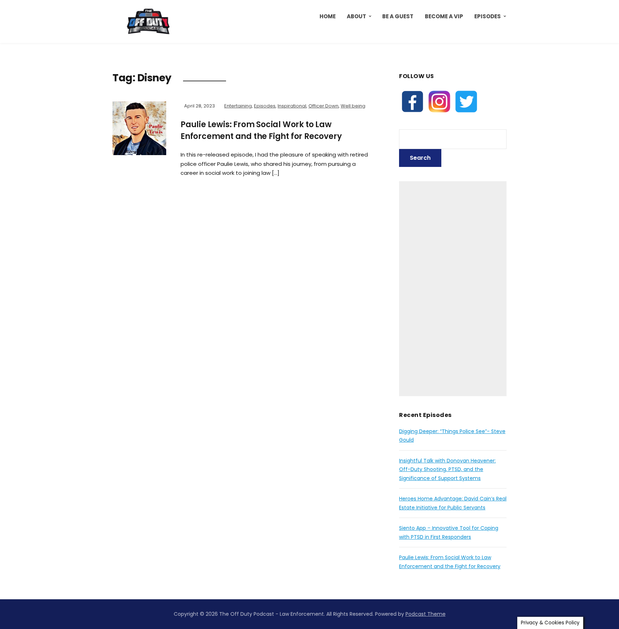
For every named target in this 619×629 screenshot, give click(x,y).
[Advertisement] (453, 288)
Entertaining (238, 105)
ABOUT (356, 16)
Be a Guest (397, 16)
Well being (353, 105)
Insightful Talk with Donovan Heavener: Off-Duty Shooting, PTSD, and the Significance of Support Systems (447, 469)
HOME (328, 16)
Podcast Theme (426, 614)
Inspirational (292, 105)
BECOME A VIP (444, 16)
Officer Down (323, 105)
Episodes (487, 16)
